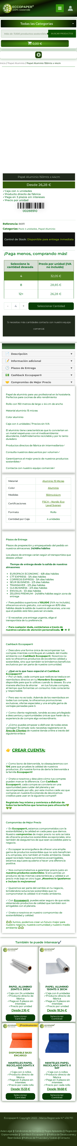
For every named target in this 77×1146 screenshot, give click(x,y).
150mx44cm (53, 494)
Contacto (64, 1137)
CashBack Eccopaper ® (34, 1134)
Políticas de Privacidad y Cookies (40, 1137)
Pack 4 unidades (28, 228)
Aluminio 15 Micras (53, 481)
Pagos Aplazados (53, 1130)
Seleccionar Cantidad (51, 306)
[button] (38, 54)
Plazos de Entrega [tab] (23, 368)
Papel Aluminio (16, 63)
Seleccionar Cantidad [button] (20, 1017)
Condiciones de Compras (28, 1130)
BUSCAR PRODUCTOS (62, 33)
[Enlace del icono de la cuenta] (70, 8)
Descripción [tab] (18, 353)
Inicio (3, 63)
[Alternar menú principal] (60, 8)
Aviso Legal (6, 1130)
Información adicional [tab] (25, 360)
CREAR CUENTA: (28, 750)
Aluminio (53, 487)
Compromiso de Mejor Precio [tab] (30, 382)
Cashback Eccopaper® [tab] (26, 375)
